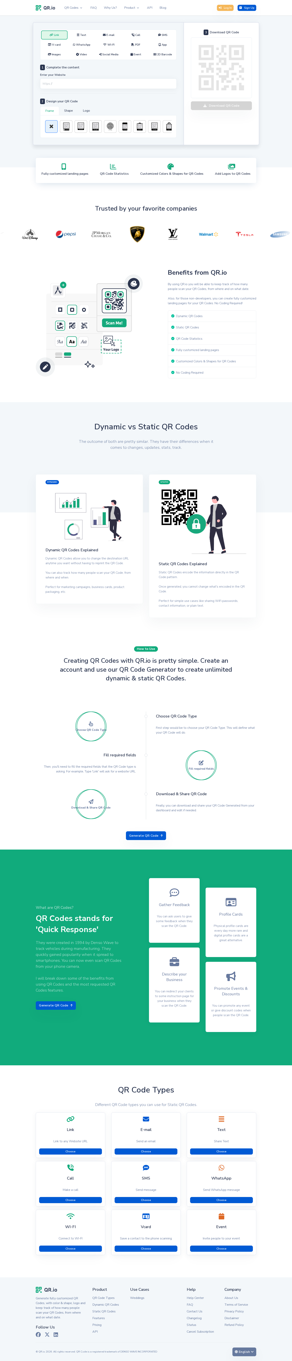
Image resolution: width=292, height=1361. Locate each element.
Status (191, 1325)
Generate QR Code (143, 835)
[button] (73, 7)
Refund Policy (234, 1325)
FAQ (190, 1304)
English (247, 1351)
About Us (231, 1298)
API (95, 1331)
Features (98, 1318)
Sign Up (249, 8)
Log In (228, 8)
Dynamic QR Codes (105, 1304)
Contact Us (194, 1311)
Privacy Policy (234, 1311)
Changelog (194, 1318)
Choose (70, 1151)
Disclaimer (231, 1318)
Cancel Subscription (200, 1331)
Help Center (195, 1298)
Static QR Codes (104, 1311)
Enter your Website (53, 75)
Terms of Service (236, 1304)
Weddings (137, 1298)
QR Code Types (103, 1298)
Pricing (97, 1325)
